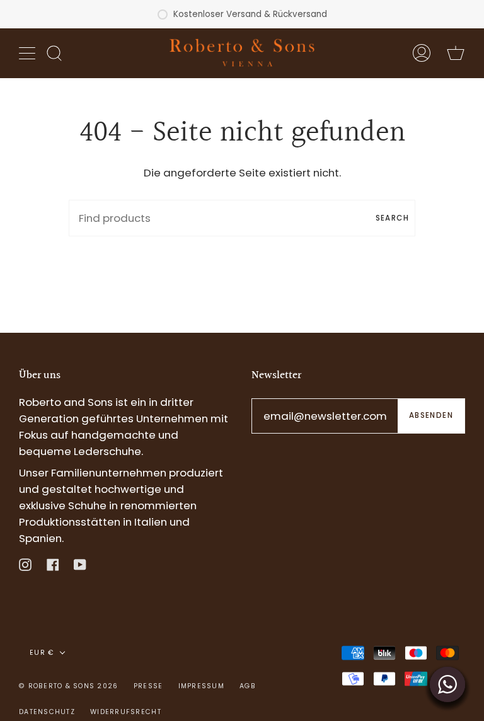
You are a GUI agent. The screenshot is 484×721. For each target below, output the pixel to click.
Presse (148, 686)
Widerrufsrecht (125, 712)
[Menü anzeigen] (28, 52)
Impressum (201, 686)
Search (392, 218)
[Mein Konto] (421, 53)
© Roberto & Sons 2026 (68, 686)
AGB (247, 686)
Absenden (431, 415)
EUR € (42, 652)
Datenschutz (47, 712)
